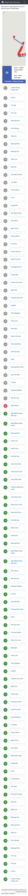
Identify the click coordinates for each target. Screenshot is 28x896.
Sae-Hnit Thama (16, 175)
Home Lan (14, 441)
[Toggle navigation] (24, 2)
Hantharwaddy (16, 390)
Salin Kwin (14, 405)
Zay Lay (13, 167)
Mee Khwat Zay (16, 213)
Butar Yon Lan (16, 336)
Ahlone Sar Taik (16, 472)
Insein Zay (14, 275)
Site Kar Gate (15, 352)
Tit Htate (14, 244)
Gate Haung (15, 128)
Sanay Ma (14, 205)
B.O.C (12, 198)
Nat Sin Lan (15, 398)
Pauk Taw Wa (15, 259)
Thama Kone (15, 190)
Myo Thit (14, 290)
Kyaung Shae (15, 121)
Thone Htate (15, 236)
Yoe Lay (13, 113)
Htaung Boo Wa (16, 267)
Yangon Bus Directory (12, 2)
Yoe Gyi (13, 105)
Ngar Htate (14, 228)
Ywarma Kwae (16, 344)
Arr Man (14, 182)
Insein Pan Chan (16, 282)
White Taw (14, 449)
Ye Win (13, 382)
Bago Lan (14, 159)
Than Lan (14, 321)
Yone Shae (14, 221)
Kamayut (14, 329)
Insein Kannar (16, 252)
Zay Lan (13, 136)
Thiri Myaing (15, 313)
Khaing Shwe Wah (17, 367)
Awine (13, 98)
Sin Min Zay (15, 456)
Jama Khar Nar (16, 479)
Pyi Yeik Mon (15, 375)
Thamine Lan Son (17, 298)
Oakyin (13, 305)
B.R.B (12, 359)
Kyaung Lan (15, 151)
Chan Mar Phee (16, 464)
